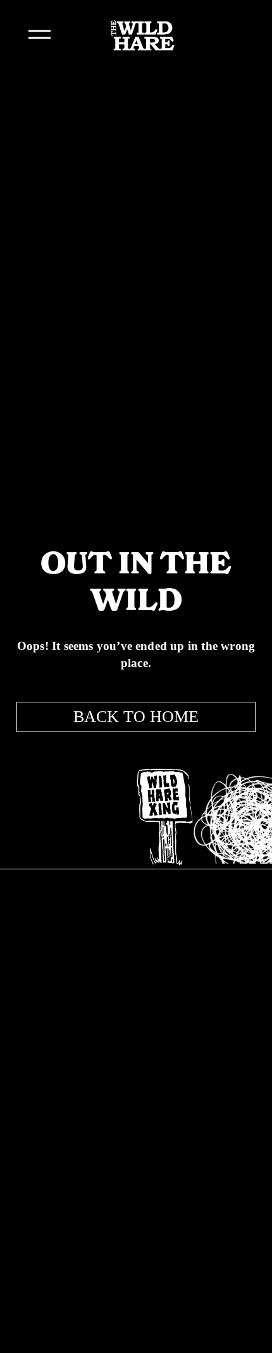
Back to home (136, 716)
